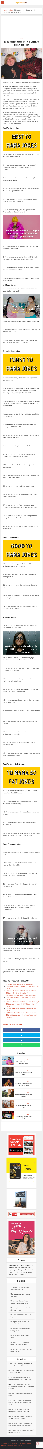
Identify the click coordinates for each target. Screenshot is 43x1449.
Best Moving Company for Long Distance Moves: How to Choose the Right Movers (21, 1386)
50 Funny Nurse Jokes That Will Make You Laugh (22, 1002)
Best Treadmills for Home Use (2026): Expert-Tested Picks (21, 1431)
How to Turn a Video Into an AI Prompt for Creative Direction (18, 1410)
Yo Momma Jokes (16, 1024)
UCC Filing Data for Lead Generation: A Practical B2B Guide (21, 1372)
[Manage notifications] (37, 1443)
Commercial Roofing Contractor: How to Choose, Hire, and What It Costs (20, 1402)
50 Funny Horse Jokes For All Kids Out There (21, 991)
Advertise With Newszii (25, 1443)
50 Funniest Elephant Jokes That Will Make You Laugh (24, 1084)
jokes (6, 1024)
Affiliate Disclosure (7, 1446)
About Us (4, 1443)
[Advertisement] (21, 26)
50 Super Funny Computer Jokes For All (24, 1117)
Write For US (18, 1446)
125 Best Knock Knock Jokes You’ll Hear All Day (23, 1062)
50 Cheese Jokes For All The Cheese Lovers (21, 1013)
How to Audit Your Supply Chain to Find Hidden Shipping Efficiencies (20, 1424)
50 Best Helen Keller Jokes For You (18, 993)
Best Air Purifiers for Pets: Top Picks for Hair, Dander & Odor (20, 1417)
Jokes (11, 10)
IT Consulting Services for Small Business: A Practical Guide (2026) (20, 1379)
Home (5, 10)
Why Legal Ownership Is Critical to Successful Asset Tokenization (20, 1365)
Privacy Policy (12, 1443)
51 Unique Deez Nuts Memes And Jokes (19, 984)
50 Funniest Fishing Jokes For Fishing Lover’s (21, 995)
